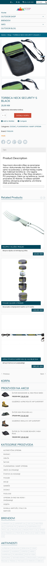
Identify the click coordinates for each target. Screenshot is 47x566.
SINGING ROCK (30, 530)
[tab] (4, 149)
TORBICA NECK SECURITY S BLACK (26, 35)
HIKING (32, 552)
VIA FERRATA (30, 561)
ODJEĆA (6, 504)
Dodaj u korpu (22, 115)
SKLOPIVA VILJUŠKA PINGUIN (13, 247)
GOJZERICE (15, 552)
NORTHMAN (34, 527)
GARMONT (7, 524)
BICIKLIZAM (16, 548)
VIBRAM (40, 561)
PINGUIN (9, 131)
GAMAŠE (6, 486)
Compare (23, 121)
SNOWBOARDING (19, 558)
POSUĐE (6, 478)
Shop (9, 35)
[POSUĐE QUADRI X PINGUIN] (22, 281)
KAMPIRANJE (6, 555)
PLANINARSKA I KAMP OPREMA (29, 126)
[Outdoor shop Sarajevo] (23, 8)
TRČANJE (21, 561)
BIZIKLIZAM (26, 548)
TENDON (10, 533)
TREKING (13, 561)
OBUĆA (6, 458)
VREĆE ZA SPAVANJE (11, 470)
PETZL (5, 530)
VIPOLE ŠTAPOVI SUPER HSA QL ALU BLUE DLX (20, 359)
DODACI (13, 126)
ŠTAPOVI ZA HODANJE (11, 474)
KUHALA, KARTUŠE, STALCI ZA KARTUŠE (14, 509)
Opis (4, 150)
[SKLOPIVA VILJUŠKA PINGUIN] (22, 224)
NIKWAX (22, 527)
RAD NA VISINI (30, 555)
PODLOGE (7, 494)
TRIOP (19, 533)
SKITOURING (6, 558)
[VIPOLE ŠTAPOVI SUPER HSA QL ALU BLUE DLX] (22, 337)
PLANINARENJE (18, 555)
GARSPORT (20, 524)
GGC (30, 524)
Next (42, 374)
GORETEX (24, 552)
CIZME (34, 548)
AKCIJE (5, 482)
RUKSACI (6, 454)
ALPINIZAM (6, 548)
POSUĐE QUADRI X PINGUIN (12, 303)
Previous (6, 374)
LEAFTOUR (11, 527)
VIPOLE (29, 533)
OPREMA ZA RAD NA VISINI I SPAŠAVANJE (14, 498)
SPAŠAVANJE (31, 558)
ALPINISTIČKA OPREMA (12, 450)
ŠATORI (6, 462)
